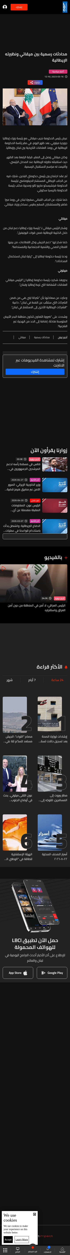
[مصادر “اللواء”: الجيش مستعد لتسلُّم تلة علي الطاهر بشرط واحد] (17, 720)
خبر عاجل (35, 500)
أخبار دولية (34, 459)
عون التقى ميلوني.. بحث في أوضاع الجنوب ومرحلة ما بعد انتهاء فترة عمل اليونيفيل (17, 797)
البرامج (17, 1251)
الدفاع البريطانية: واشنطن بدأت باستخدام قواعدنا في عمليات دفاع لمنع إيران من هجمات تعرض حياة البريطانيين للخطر (21, 528)
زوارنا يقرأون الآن (49, 450)
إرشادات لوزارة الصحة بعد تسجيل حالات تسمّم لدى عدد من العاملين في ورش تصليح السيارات (52, 739)
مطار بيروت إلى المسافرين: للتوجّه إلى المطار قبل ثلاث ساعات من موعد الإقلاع (53, 797)
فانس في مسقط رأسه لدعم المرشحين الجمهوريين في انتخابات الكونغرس (23, 466)
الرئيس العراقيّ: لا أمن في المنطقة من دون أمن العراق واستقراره (37, 607)
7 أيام (32, 680)
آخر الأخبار (35, 479)
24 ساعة (57, 680)
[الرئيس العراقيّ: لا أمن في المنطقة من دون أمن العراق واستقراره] (33, 588)
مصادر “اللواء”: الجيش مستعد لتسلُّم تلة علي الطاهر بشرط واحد (19, 739)
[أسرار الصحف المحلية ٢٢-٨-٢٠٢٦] (52, 837)
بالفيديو (53, 557)
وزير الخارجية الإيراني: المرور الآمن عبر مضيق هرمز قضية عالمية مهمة (23, 487)
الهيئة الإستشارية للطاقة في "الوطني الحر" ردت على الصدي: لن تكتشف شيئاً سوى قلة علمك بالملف (17, 856)
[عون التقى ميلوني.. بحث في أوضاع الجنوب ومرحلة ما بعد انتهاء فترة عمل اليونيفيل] (17, 779)
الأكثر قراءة (49, 666)
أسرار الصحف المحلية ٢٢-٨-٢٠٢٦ (54, 856)
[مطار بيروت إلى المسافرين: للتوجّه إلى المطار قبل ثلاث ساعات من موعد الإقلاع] (52, 779)
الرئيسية (62, 1251)
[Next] (4, 588)
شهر (10, 680)
